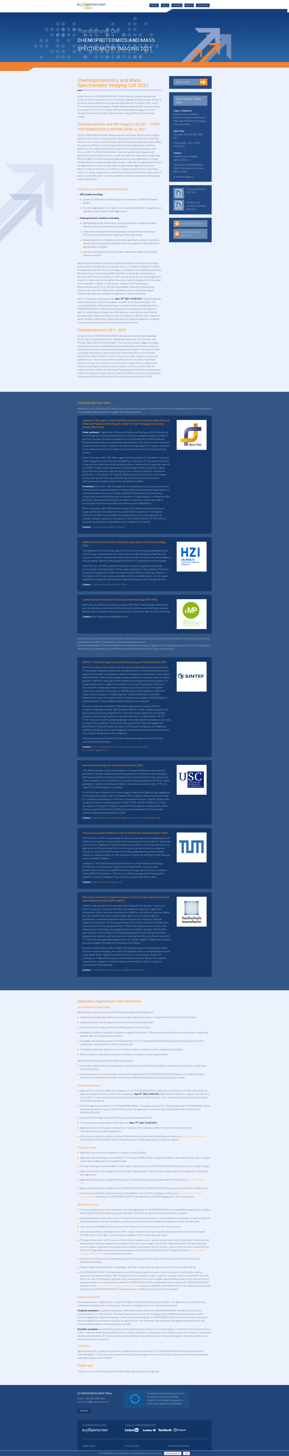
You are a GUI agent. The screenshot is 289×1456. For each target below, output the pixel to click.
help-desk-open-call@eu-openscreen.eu (117, 1285)
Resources (202, 5)
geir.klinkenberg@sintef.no (105, 746)
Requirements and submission (189, 234)
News (188, 5)
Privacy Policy (132, 1446)
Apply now (183, 82)
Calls (165, 5)
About (153, 5)
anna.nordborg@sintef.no (95, 750)
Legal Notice (88, 1446)
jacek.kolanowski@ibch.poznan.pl (109, 527)
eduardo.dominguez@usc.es (145, 817)
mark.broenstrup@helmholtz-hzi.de (109, 584)
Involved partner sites (191, 223)
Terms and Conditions (178, 1446)
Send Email (84, 1411)
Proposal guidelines (196, 189)
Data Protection (172, 1453)
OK (186, 1453)
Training (176, 5)
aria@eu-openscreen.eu (194, 1136)
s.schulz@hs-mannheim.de (105, 970)
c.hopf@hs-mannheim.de (132, 970)
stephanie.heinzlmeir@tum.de (107, 882)
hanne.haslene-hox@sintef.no (134, 746)
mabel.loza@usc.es (102, 817)
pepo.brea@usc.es (121, 817)
